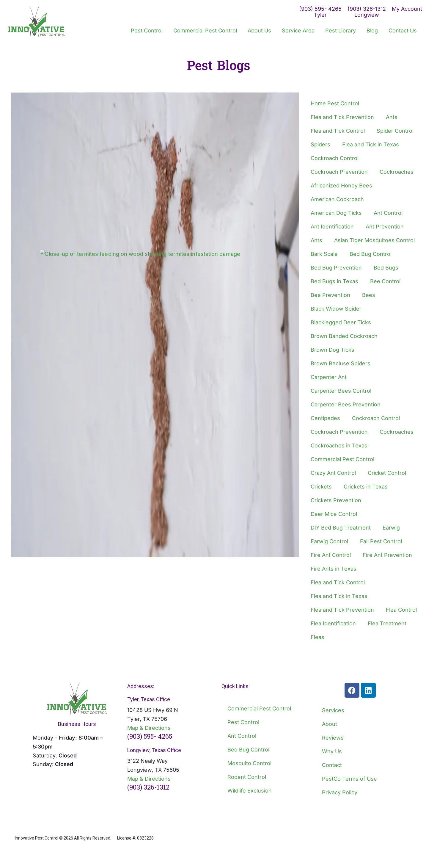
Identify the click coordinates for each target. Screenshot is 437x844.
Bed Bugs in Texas (334, 281)
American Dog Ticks (336, 213)
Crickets (321, 486)
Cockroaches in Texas (339, 445)
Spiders (320, 144)
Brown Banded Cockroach (344, 336)
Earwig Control (329, 541)
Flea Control (401, 610)
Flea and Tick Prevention (342, 117)
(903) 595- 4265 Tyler (320, 12)
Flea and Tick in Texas (370, 144)
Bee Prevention (330, 295)
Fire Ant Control (331, 555)
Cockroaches (397, 172)
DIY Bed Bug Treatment (341, 527)
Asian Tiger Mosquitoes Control (374, 240)
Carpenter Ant (329, 377)
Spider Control (395, 131)
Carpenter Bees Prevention (346, 404)
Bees (368, 295)
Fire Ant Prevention (387, 555)
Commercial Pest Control (342, 459)
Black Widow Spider (336, 309)
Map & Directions (149, 728)
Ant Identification (332, 226)
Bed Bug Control (371, 254)
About (329, 724)
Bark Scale (324, 254)
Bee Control (385, 281)
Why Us (332, 751)
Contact (332, 765)
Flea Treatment (387, 623)
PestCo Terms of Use (349, 779)
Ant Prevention (385, 226)
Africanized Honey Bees (341, 185)
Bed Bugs (386, 267)
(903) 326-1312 (148, 787)
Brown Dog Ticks (332, 350)
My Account (407, 9)
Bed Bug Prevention (336, 267)
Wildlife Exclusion (249, 790)
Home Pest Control (335, 103)
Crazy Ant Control (333, 473)
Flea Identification (333, 623)
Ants (391, 117)
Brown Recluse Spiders (340, 363)
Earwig (391, 527)
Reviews (333, 738)
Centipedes (325, 418)
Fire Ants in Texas (333, 569)
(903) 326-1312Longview (367, 12)
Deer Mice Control (334, 514)
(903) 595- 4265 (149, 736)
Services (333, 710)
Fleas (317, 637)
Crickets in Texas (366, 486)
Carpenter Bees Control (341, 391)
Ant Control (388, 213)
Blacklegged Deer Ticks (341, 322)
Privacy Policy (339, 792)
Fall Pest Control (381, 541)
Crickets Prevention (336, 500)
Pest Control (243, 722)
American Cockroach (337, 199)
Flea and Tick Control (338, 131)
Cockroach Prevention (339, 172)
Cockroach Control (335, 158)
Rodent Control (246, 777)
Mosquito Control (249, 763)
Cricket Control (387, 473)
